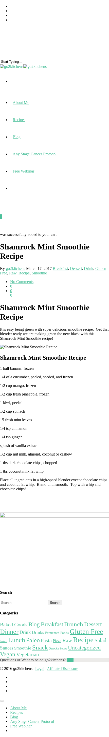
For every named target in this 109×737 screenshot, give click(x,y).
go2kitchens (15, 268)
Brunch (73, 624)
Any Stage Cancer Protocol (35, 154)
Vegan (7, 654)
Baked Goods (13, 624)
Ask (70, 660)
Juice (3, 641)
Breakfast (60, 268)
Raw (12, 273)
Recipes (19, 120)
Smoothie (39, 273)
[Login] (12, 192)
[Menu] (2, 700)
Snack (40, 647)
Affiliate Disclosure (62, 668)
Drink (88, 268)
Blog (17, 137)
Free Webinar (23, 171)
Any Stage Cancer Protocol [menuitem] (32, 721)
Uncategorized (84, 647)
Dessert (76, 268)
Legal (39, 668)
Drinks (38, 632)
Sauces (6, 647)
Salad (100, 640)
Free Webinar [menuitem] (21, 726)
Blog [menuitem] (14, 717)
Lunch (16, 640)
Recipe (24, 273)
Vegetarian (27, 654)
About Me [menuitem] (18, 708)
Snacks (54, 648)
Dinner (9, 631)
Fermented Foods (57, 633)
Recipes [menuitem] (16, 712)
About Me (21, 102)
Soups (63, 648)
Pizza (57, 641)
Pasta (46, 640)
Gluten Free (86, 631)
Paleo (33, 640)
